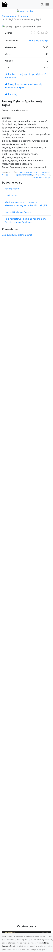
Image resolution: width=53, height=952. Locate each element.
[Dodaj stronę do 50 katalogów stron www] (27, 10)
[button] (41, 4)
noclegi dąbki (44, 172)
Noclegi (5, 175)
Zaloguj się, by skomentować (17, 234)
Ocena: (8, 32)
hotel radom (11, 195)
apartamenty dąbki (24, 175)
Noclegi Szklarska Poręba (18, 212)
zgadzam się (47, 940)
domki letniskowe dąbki (28, 172)
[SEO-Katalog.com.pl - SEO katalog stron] (5, 4)
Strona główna (9, 16)
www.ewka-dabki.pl (38, 40)
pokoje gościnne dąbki (41, 177)
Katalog (24, 16)
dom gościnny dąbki (41, 175)
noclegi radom (12, 188)
